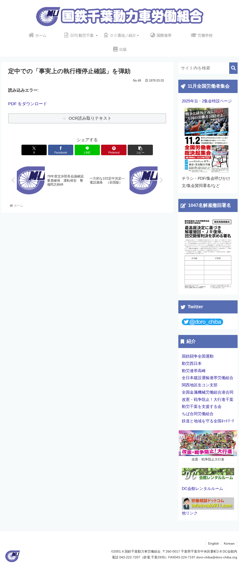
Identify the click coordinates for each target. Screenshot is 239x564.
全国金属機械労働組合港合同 (207, 392)
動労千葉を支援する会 (201, 406)
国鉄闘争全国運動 (198, 356)
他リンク (190, 513)
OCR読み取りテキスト (90, 118)
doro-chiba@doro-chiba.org (216, 557)
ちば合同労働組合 (198, 414)
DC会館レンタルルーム (202, 488)
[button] (140, 150)
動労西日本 (192, 363)
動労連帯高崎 (194, 371)
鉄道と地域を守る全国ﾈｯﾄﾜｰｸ (208, 421)
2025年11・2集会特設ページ (207, 101)
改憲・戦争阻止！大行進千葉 (207, 399)
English (213, 543)
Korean (229, 543)
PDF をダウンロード (27, 103)
